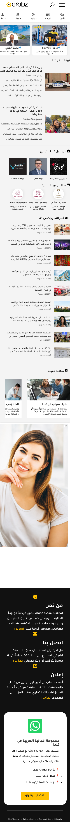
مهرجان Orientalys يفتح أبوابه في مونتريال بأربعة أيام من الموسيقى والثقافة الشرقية (31, 258)
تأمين (62, 19)
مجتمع (39, 119)
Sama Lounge (17, 179)
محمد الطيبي (12, 48)
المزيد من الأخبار (39, 367)
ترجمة (48, 19)
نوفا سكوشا (30, 76)
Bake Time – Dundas (38, 203)
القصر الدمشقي (58, 203)
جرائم (39, 76)
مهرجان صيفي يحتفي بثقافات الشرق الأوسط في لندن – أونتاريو (29, 289)
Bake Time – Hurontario (16, 203)
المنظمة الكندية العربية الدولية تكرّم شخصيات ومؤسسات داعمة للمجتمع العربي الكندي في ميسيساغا (29, 335)
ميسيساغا (59, 27)
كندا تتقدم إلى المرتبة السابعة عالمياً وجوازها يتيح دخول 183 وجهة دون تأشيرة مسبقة (30, 319)
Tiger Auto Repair (50, 48)
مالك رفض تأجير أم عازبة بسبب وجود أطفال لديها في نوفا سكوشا (22, 111)
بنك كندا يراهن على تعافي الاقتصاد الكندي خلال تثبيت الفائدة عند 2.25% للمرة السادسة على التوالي (29, 350)
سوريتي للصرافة (58, 179)
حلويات (18, 19)
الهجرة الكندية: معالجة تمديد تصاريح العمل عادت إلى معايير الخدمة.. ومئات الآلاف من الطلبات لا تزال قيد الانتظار (30, 304)
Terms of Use (45, 819)
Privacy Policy (29, 819)
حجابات (33, 19)
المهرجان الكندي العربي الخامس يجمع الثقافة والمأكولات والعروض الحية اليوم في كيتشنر (29, 242)
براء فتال (38, 179)
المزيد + (18, 629)
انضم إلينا (37, 795)
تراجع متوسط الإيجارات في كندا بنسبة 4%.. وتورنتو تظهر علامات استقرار (31, 273)
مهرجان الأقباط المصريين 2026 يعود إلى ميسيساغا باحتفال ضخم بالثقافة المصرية (31, 227)
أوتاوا (24, 27)
